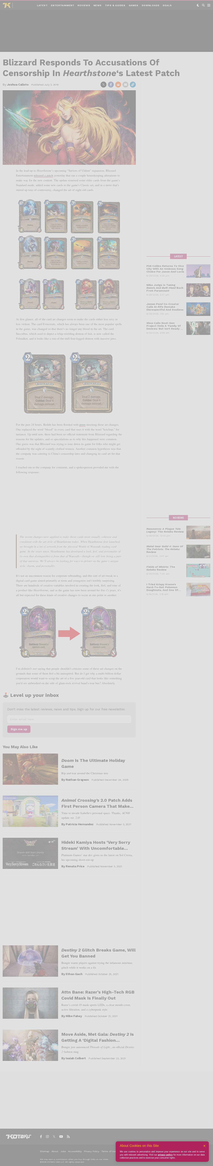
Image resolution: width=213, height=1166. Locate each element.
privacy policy (165, 1154)
